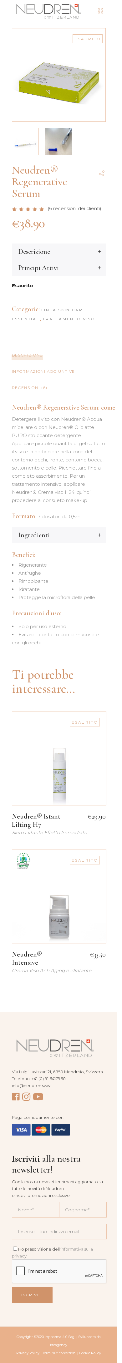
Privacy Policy (27, 1353)
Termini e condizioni (59, 1353)
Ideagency (58, 1345)
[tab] (59, 355)
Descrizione (27, 355)
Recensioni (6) (30, 387)
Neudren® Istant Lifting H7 (36, 820)
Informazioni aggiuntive (43, 371)
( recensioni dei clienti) (74, 209)
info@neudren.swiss (31, 1085)
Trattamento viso (69, 319)
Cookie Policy (90, 1353)
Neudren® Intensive (27, 958)
